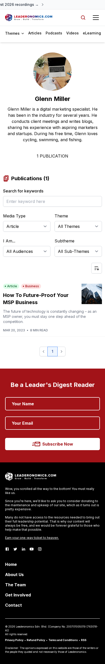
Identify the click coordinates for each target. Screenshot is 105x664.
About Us (14, 574)
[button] (44, 351)
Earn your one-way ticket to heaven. (32, 538)
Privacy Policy (14, 640)
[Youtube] (32, 549)
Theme (61, 215)
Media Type (14, 215)
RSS (83, 640)
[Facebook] (7, 549)
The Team (15, 584)
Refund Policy (36, 640)
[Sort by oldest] (96, 268)
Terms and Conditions (63, 640)
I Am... (9, 240)
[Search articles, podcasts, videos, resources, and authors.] (83, 17)
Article (12, 286)
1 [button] (52, 351)
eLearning (92, 33)
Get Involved (18, 594)
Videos (72, 33)
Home (11, 564)
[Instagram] (40, 549)
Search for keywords (23, 190)
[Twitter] (15, 549)
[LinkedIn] (23, 549)
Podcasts (54, 33)
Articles (35, 33)
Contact (13, 605)
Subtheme (64, 240)
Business (32, 286)
